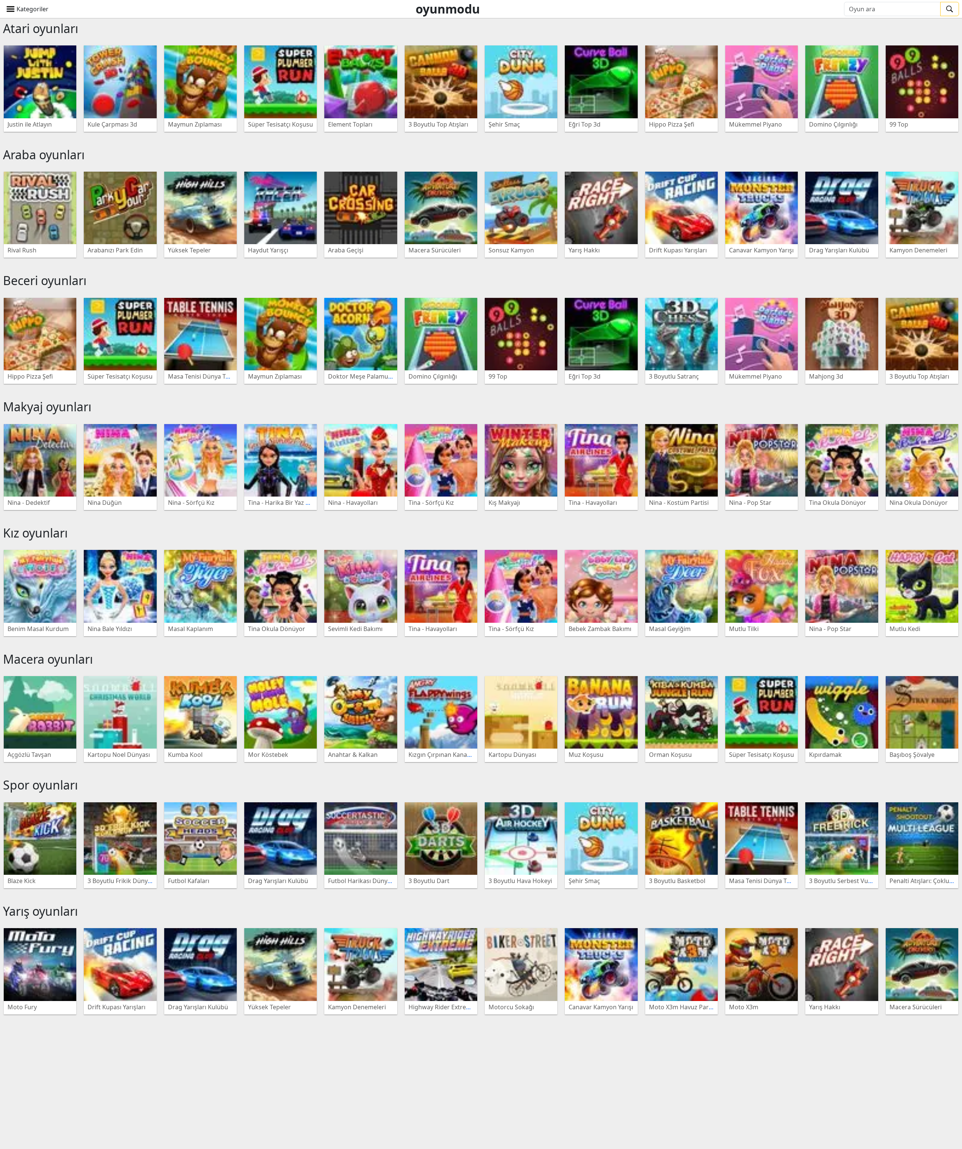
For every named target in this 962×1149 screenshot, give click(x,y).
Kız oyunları (35, 533)
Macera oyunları (48, 659)
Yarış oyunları (40, 911)
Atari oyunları (40, 28)
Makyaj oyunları (47, 407)
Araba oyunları (44, 154)
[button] (27, 9)
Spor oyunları (40, 785)
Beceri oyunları (44, 280)
